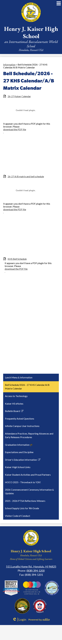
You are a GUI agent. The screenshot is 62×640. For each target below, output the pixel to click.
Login (19, 619)
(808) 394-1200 (35, 570)
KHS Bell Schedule (17, 258)
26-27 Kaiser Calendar (19, 96)
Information (9, 64)
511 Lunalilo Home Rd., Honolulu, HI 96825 (31, 566)
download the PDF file (14, 129)
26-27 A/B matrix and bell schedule (26, 176)
